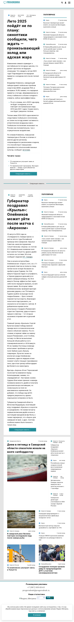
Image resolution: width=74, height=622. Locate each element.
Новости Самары (51, 32)
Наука (47, 20)
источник (26, 150)
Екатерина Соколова (31, 16)
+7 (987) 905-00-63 (36, 587)
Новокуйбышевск (51, 44)
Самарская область (15, 441)
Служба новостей (30, 195)
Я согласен (37, 615)
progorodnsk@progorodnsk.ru (36, 590)
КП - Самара (27, 257)
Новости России (12, 16)
